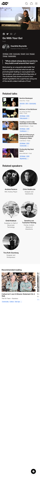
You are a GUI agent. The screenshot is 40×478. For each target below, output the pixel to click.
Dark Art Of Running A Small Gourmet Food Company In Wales (27, 142)
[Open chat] (33, 471)
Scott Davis (22, 146)
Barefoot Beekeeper (26, 100)
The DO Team (6, 304)
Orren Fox (22, 103)
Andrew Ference (11, 195)
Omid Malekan (11, 226)
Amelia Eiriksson (24, 132)
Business (15, 304)
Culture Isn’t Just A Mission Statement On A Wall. (18, 301)
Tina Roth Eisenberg (11, 258)
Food (4, 41)
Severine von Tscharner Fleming (29, 227)
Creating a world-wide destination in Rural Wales (27, 127)
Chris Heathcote (29, 195)
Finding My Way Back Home (26, 156)
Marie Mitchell (23, 159)
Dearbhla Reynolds (19, 46)
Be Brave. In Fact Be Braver (26, 112)
